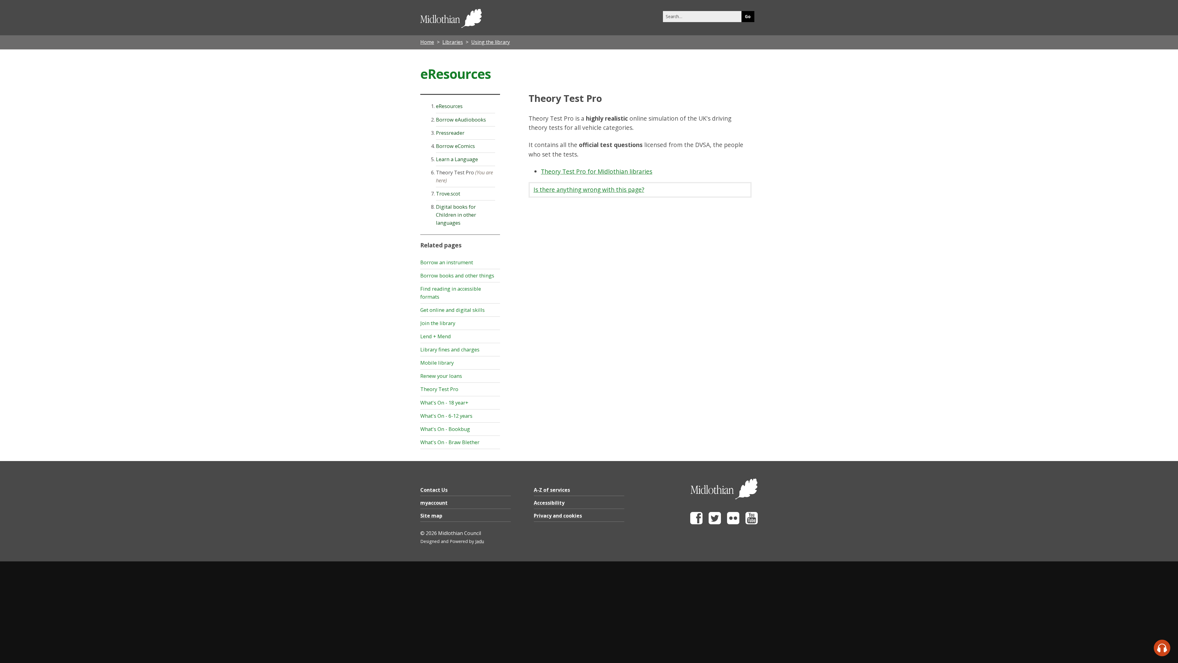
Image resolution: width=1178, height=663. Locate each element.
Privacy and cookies (558, 515)
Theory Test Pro (439, 389)
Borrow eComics (455, 146)
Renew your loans (441, 376)
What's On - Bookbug (445, 429)
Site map (431, 515)
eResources (449, 106)
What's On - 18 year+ (444, 402)
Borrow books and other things (457, 275)
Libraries (452, 42)
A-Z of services (552, 490)
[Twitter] (715, 522)
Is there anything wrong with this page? (588, 189)
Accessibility (549, 502)
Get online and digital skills (452, 310)
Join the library (437, 323)
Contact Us (434, 490)
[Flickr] (733, 522)
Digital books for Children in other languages (456, 215)
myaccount (434, 502)
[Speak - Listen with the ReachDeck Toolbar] (1162, 648)
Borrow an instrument (446, 262)
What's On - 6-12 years (446, 416)
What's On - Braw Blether (449, 442)
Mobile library (437, 362)
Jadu (479, 541)
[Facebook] (696, 522)
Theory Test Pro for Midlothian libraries (596, 171)
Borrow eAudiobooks (461, 119)
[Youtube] (751, 522)
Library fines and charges (449, 349)
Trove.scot (448, 193)
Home (427, 42)
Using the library (490, 42)
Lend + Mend (435, 336)
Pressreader (450, 133)
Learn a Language (457, 159)
